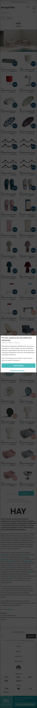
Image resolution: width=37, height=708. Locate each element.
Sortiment (18, 656)
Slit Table (9, 578)
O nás (19, 646)
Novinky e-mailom (18, 632)
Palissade (4, 555)
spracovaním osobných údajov (25, 640)
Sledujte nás (18, 661)
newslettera (26, 1)
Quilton (9, 567)
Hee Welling (28, 561)
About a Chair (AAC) (8, 561)
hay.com (9, 609)
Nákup (18, 651)
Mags (30, 572)
